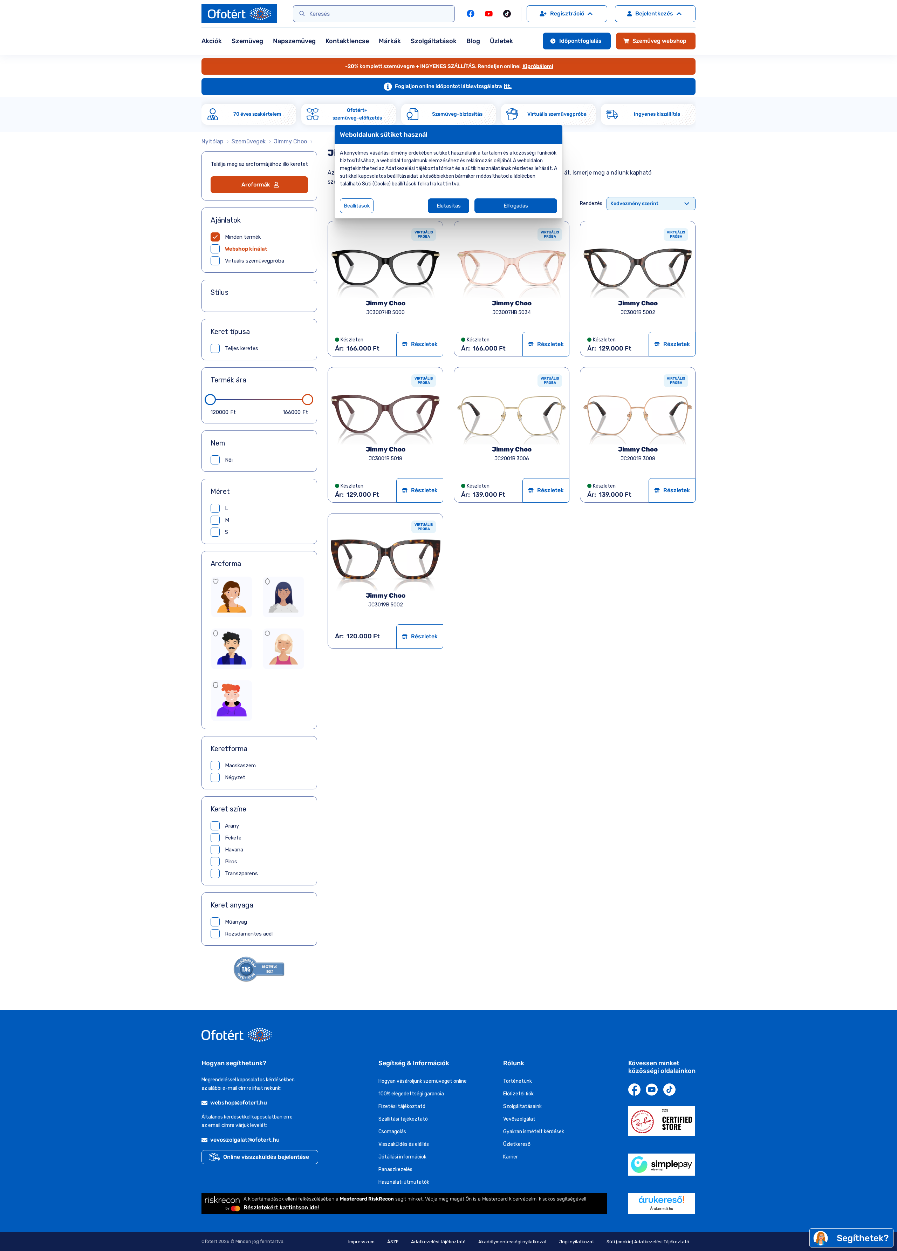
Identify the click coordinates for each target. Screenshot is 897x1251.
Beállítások (357, 206)
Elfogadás (516, 206)
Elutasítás (449, 206)
